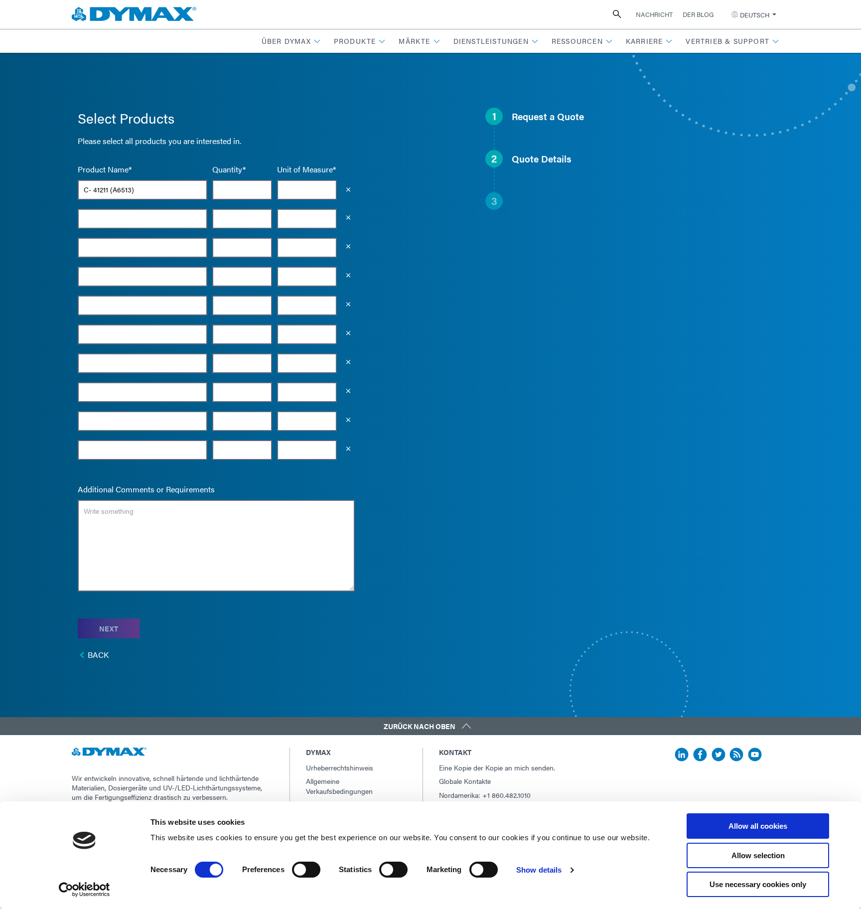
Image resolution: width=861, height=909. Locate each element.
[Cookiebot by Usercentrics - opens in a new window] (84, 889)
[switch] (306, 870)
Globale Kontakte (465, 781)
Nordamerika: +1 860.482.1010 (485, 795)
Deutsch (754, 14)
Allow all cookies (757, 826)
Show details (539, 870)
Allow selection (758, 855)
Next (108, 628)
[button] (291, 41)
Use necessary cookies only (758, 884)
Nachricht (654, 14)
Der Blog (698, 14)
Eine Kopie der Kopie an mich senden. (497, 767)
